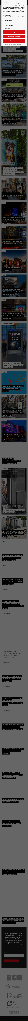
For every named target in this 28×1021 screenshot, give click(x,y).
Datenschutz (7, 44)
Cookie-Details (20, 44)
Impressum (13, 44)
